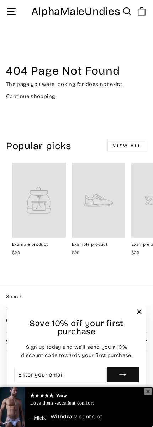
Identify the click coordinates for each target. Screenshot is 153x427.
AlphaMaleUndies (75, 11)
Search (14, 296)
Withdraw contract (76, 416)
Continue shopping (30, 96)
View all (127, 145)
